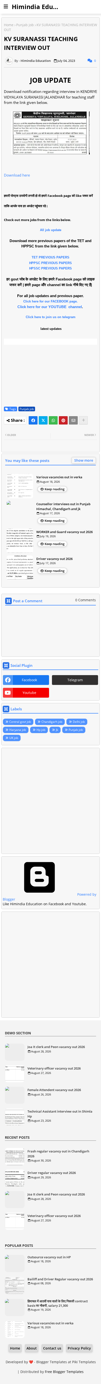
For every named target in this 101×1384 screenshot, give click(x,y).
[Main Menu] (6, 6)
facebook (29, 680)
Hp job (41, 730)
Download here (17, 175)
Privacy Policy (79, 1348)
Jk (57, 730)
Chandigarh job (51, 722)
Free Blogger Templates (64, 1371)
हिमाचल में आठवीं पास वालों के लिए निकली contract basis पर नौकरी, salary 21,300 (57, 1303)
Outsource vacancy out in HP (49, 1257)
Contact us (52, 1348)
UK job (13, 738)
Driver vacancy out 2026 (54, 559)
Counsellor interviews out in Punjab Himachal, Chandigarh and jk (63, 506)
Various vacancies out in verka (59, 477)
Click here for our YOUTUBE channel (49, 307)
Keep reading (54, 489)
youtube (29, 692)
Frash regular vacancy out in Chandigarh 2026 (58, 1153)
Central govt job (20, 722)
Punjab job (25, 24)
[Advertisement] (50, 800)
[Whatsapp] (53, 420)
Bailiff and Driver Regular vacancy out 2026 (60, 1279)
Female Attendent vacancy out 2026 (54, 1090)
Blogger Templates (51, 1362)
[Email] (73, 420)
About (31, 1348)
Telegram (75, 680)
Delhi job (79, 722)
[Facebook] (33, 420)
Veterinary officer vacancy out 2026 (54, 1068)
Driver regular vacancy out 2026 (51, 1173)
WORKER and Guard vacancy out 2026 (64, 532)
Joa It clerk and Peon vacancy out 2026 (56, 1047)
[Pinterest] (63, 420)
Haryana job (17, 730)
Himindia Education (42, 6)
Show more (83, 460)
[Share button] (83, 420)
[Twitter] (43, 420)
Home (8, 24)
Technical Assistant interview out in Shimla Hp (59, 1113)
